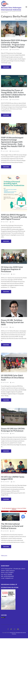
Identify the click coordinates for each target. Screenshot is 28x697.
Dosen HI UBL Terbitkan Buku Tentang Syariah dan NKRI (12, 322)
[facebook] (8, 629)
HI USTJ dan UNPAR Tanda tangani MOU (12, 478)
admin (12, 221)
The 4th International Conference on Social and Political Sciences (12, 526)
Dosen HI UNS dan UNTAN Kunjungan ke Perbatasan (13, 429)
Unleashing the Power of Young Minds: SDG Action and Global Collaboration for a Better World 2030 (13, 93)
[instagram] (14, 629)
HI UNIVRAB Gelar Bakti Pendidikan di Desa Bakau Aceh (12, 377)
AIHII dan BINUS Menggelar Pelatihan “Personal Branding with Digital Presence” (14, 216)
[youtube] (18, 629)
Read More (6, 67)
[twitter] (11, 629)
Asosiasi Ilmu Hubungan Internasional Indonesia (11, 8)
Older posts (4, 555)
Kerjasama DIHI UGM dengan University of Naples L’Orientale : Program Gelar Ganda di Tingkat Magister (14, 43)
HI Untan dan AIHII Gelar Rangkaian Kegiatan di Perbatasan (12, 269)
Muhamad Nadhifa (15, 49)
